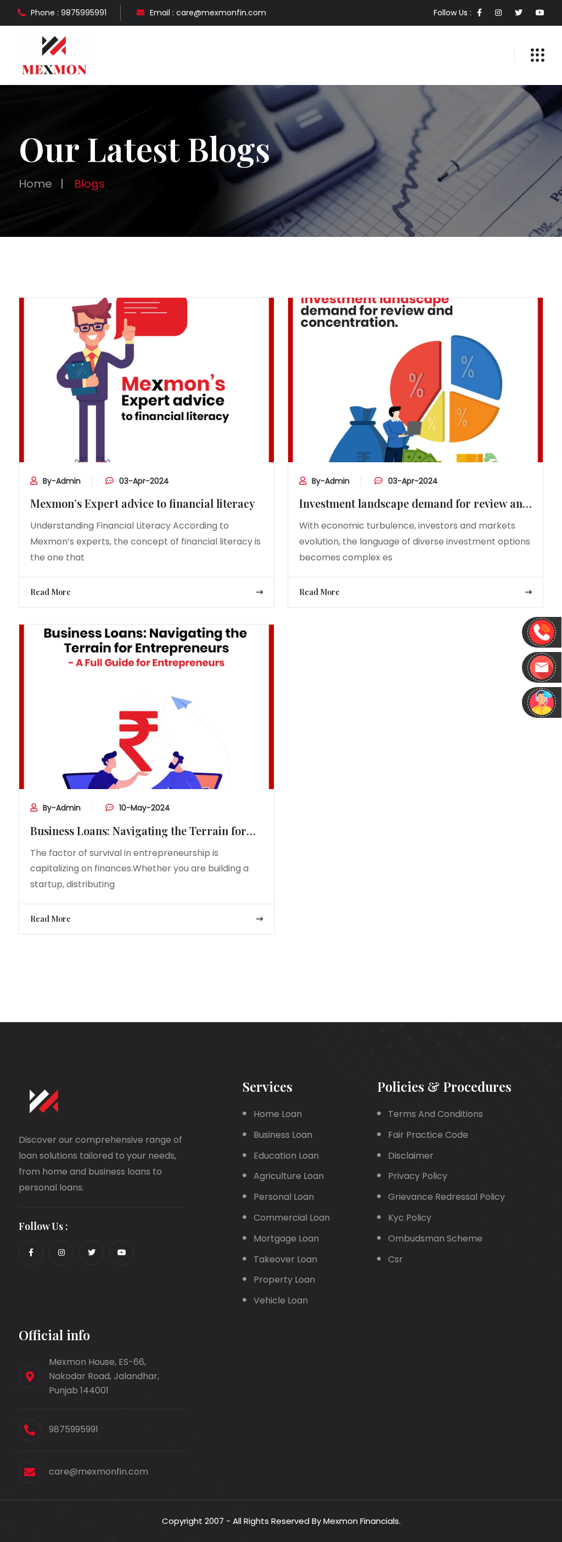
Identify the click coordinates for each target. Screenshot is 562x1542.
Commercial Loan (292, 1217)
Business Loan (283, 1135)
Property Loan (284, 1279)
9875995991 (73, 1429)
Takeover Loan (285, 1259)
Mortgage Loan (286, 1238)
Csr (395, 1259)
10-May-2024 (144, 807)
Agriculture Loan (289, 1176)
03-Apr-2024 (144, 480)
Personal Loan (284, 1196)
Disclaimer (411, 1155)
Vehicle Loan (281, 1300)
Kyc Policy (409, 1217)
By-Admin (62, 480)
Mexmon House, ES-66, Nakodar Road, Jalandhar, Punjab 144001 (104, 1376)
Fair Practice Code (428, 1135)
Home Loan (278, 1114)
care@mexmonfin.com (98, 1471)
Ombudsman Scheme (435, 1238)
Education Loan (286, 1155)
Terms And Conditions (435, 1114)
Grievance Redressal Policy (446, 1196)
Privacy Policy (417, 1176)
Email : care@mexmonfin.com (208, 12)
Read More (50, 592)
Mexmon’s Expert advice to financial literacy (142, 503)
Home (35, 183)
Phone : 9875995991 (68, 12)
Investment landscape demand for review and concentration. (414, 504)
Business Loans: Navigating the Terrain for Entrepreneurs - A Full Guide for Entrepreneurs (138, 831)
